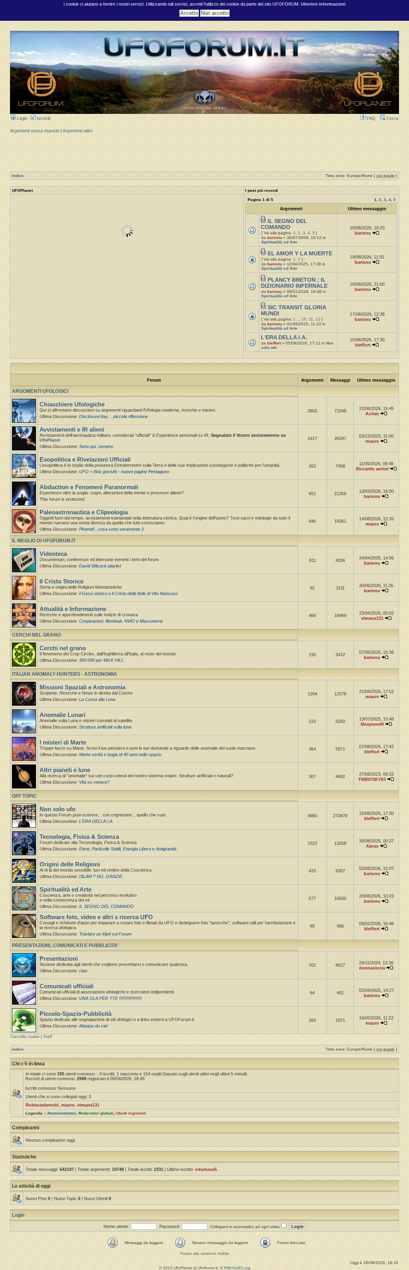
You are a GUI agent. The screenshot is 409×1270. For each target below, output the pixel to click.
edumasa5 (206, 1169)
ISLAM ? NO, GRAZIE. (101, 876)
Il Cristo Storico (61, 581)
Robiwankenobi (42, 1105)
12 (318, 319)
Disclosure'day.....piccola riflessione (113, 416)
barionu (274, 237)
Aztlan (372, 413)
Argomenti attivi (77, 130)
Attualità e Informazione (73, 609)
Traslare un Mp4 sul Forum (105, 934)
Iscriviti (43, 118)
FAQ (370, 118)
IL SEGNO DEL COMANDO (284, 224)
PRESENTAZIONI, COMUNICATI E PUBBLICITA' (65, 945)
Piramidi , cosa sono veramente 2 (111, 529)
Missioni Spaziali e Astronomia (82, 687)
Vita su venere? (94, 782)
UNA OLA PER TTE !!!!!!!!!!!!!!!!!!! (110, 998)
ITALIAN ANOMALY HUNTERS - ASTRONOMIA (64, 674)
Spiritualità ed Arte (279, 242)
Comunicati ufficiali (66, 986)
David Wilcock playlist (100, 565)
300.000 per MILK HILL (101, 660)
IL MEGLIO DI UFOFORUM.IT (43, 540)
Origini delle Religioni (70, 864)
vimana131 (372, 618)
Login (21, 118)
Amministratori (61, 1113)
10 (304, 319)
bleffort (274, 343)
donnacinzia (372, 967)
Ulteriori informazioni (323, 4)
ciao (83, 970)
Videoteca (53, 554)
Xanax (372, 846)
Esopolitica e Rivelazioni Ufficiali (85, 459)
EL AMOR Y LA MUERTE (300, 254)
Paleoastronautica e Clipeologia (84, 512)
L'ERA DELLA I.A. (284, 337)
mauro (372, 441)
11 (311, 319)
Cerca (391, 118)
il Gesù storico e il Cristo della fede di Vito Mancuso (128, 593)
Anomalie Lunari (62, 715)
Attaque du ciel (93, 1025)
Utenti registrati (131, 1113)
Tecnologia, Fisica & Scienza (79, 837)
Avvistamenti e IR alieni (72, 429)
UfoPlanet (50, 440)
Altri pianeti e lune (65, 770)
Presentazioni (59, 958)
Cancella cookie (25, 1036)
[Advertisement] (204, 151)
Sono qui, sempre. (96, 446)
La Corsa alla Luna (97, 699)
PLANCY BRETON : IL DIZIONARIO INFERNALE (294, 283)
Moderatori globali (95, 1113)
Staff (47, 1036)
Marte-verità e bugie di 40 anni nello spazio (120, 754)
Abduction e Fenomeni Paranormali (89, 487)
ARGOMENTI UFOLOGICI (40, 391)
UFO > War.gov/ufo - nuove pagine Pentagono (124, 471)
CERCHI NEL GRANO (36, 635)
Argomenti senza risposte (35, 130)
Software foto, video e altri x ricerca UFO (96, 917)
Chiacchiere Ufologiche (72, 404)
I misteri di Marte (63, 742)
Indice (18, 175)
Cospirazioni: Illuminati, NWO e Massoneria (121, 621)
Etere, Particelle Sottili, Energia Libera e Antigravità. (128, 848)
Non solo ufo (57, 809)
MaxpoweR (372, 724)
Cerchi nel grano (63, 648)
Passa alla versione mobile (204, 1253)
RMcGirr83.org (237, 1268)
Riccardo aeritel (372, 468)
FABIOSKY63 (372, 779)
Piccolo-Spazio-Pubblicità (75, 1014)
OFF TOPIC (24, 796)
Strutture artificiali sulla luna (105, 727)
